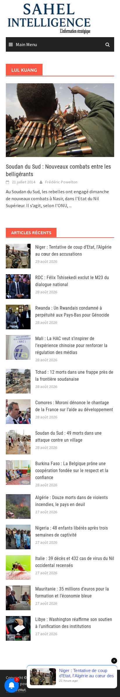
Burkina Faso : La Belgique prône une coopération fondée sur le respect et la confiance (71, 470)
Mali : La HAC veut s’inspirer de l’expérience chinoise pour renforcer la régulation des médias (71, 345)
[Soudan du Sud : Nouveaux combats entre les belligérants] (60, 119)
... (70, 205)
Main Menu (26, 44)
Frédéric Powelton (61, 182)
